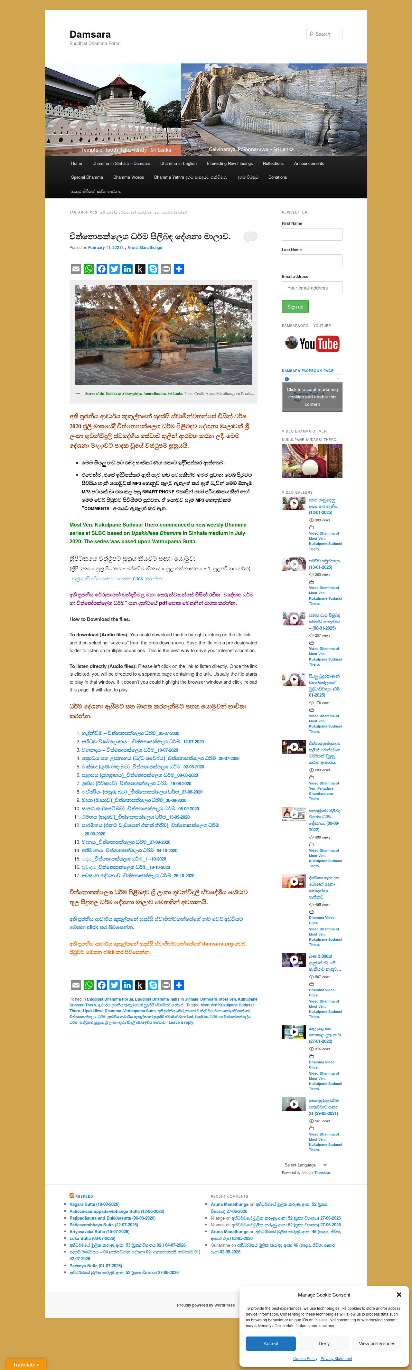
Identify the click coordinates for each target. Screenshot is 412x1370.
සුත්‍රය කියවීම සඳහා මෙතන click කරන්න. (117, 578)
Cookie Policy (305, 1358)
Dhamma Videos (128, 177)
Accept (271, 1343)
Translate (322, 1173)
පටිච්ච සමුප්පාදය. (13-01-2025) (325, 563)
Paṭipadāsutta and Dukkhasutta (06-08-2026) (112, 1218)
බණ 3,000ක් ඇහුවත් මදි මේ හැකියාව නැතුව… (325, 962)
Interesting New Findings (230, 163)
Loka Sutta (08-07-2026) (92, 1238)
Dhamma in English (178, 163)
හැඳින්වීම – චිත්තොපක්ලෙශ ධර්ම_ (130, 733)
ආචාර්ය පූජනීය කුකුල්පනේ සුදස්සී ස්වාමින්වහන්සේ (140, 1005)
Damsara (90, 34)
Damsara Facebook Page (308, 370)
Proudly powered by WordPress (206, 1305)
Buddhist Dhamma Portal (110, 999)
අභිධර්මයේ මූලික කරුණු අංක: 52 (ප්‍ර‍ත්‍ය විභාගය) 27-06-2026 (124, 1272)
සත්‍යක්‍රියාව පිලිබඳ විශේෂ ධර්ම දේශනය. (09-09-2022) (324, 819)
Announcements (309, 163)
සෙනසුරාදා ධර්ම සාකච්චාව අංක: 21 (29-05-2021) (324, 1106)
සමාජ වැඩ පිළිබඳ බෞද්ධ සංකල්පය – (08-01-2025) (324, 621)
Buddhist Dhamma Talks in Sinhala (166, 999)
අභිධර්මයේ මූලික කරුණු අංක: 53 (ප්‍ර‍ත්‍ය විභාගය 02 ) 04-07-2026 (128, 1245)
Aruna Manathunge (144, 247)
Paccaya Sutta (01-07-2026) (96, 1265)
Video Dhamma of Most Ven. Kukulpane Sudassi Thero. (325, 541)
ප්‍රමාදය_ (126, 866)
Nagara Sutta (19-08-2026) (94, 1204)
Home (76, 163)
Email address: (296, 276)
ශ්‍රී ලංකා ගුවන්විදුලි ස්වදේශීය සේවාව (135, 1022)
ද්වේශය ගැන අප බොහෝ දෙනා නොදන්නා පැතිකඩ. (324, 886)
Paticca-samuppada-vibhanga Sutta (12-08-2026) (117, 1211)
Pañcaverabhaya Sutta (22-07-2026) (104, 1225)
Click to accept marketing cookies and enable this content (312, 396)
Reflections (273, 163)
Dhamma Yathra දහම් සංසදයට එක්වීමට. (190, 177)
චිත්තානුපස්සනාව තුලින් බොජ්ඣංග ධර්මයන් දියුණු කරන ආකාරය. (324, 752)
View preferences (377, 1343)
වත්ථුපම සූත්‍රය (91, 1022)
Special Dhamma (87, 177)
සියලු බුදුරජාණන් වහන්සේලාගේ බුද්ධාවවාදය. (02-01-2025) (324, 685)
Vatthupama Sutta (139, 1010)
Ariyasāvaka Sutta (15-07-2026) (99, 1231)
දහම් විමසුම (248, 177)
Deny (324, 1343)
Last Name (292, 249)
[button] (399, 1294)
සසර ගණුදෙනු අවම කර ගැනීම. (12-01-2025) (324, 506)
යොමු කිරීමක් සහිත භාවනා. (96, 191)
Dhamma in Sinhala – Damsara (121, 163)
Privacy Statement (336, 1358)
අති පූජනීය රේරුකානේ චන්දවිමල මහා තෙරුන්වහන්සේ (204, 1010)
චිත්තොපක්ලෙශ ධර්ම (88, 1016)
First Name (292, 223)
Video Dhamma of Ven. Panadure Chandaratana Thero (324, 791)
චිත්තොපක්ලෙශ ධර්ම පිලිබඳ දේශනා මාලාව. (150, 236)
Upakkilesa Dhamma (102, 1010)
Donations (277, 177)
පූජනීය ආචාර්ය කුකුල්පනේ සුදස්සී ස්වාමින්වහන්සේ (150, 1016)
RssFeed (84, 1196)
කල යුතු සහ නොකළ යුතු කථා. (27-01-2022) (325, 1034)
